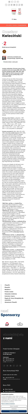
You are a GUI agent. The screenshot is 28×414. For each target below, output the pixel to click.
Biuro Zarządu (9, 389)
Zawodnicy (15, 25)
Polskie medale (9, 291)
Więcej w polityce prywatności (8, 403)
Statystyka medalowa (11, 294)
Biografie (7, 287)
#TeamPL (7, 285)
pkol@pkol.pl (9, 361)
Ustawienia (14, 408)
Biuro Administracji (10, 391)
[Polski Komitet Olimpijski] (16, 11)
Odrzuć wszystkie (14, 406)
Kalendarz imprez (10, 296)
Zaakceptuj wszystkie (14, 411)
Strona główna (9, 25)
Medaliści (7, 289)
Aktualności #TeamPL (11, 302)
